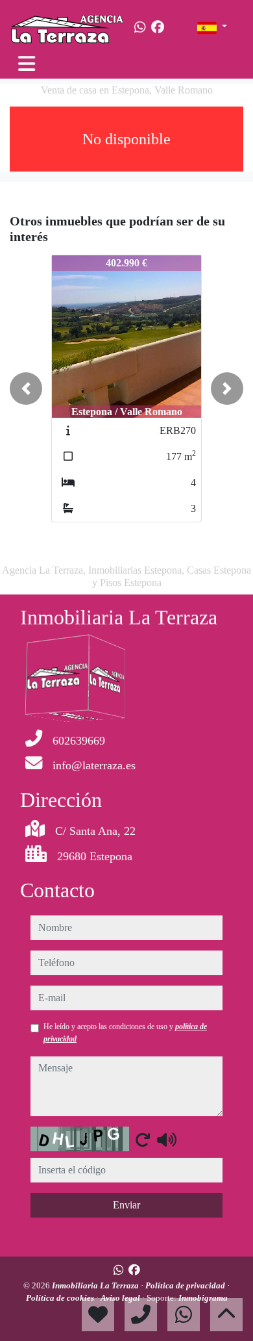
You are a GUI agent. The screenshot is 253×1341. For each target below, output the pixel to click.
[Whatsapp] (140, 27)
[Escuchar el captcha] (166, 1140)
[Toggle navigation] (26, 63)
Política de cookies (61, 1298)
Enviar (126, 1204)
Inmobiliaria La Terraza (96, 1285)
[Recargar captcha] (142, 1140)
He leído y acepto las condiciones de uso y (125, 1032)
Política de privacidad (186, 1285)
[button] (26, 388)
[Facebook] (157, 27)
